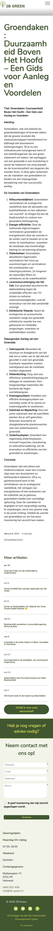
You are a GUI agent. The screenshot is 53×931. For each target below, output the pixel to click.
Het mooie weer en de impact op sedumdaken (24, 696)
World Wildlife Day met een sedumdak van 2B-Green (25, 590)
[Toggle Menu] (47, 8)
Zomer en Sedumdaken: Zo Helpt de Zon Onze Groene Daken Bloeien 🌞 (25, 608)
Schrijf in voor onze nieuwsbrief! (26, 709)
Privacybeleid (26, 925)
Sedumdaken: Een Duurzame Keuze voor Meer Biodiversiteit (25, 679)
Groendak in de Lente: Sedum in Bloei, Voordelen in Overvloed (26, 643)
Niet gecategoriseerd (13, 539)
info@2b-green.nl (13, 891)
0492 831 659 (11, 887)
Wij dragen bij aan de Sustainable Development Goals (26, 917)
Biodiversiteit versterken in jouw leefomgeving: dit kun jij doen (25, 625)
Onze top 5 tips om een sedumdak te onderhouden (20, 572)
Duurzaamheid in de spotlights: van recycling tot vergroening (26, 661)
